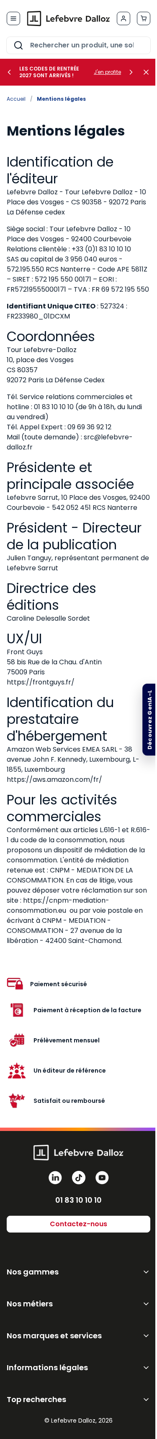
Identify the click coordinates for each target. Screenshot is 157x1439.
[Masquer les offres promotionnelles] (148, 72)
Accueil (16, 98)
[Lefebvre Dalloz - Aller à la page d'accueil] (68, 18)
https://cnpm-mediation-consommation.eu (58, 905)
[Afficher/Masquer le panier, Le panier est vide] (143, 18)
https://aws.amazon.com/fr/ (54, 779)
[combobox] (78, 45)
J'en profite (107, 72)
